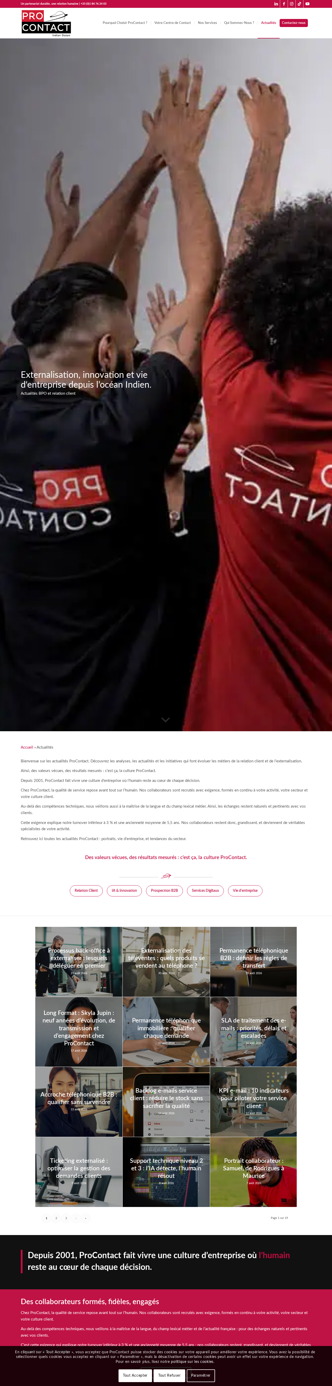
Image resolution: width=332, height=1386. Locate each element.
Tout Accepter (135, 1375)
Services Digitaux (205, 891)
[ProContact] (47, 23)
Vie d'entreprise (245, 891)
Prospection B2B (164, 891)
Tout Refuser (169, 1375)
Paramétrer (201, 1375)
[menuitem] (125, 23)
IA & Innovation (124, 891)
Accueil (27, 747)
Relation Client (86, 891)
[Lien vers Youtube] (307, 4)
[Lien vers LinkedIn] (276, 4)
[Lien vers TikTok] (299, 4)
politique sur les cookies (192, 1362)
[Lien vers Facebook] (284, 4)
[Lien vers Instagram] (291, 4)
